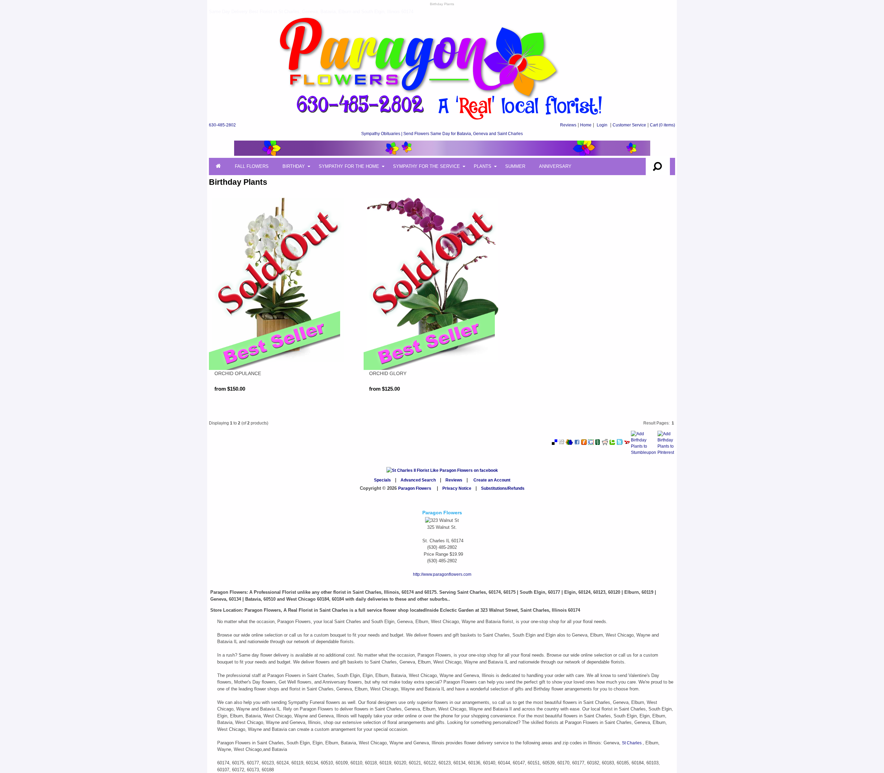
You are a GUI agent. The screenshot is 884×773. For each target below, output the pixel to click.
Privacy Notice (456, 488)
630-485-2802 (222, 125)
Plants (482, 166)
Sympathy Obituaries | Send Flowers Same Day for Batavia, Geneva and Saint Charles (442, 133)
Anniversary (555, 166)
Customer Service (629, 125)
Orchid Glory (387, 373)
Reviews (568, 125)
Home (586, 125)
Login (602, 125)
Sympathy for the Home (349, 166)
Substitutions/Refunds (503, 488)
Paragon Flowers (414, 488)
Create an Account (491, 480)
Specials (382, 480)
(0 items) (662, 125)
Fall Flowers (252, 166)
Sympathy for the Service (426, 166)
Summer (515, 166)
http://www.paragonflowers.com (442, 574)
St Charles (632, 743)
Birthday (293, 166)
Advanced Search (418, 480)
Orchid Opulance (237, 373)
